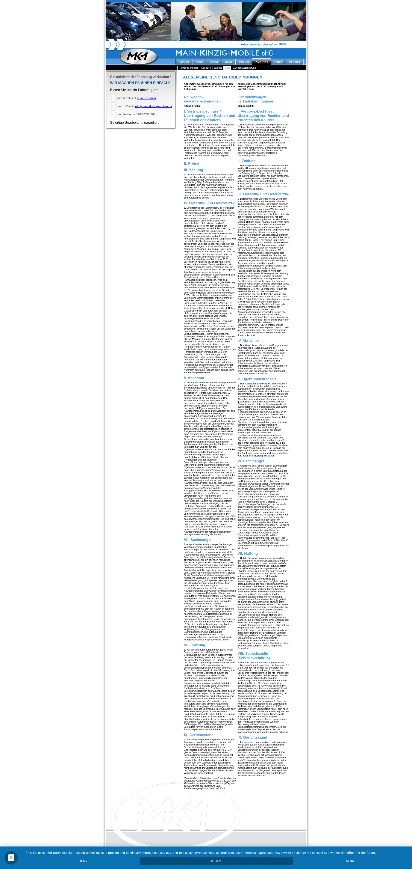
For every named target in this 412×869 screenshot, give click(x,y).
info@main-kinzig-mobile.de (153, 106)
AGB (227, 67)
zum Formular (146, 98)
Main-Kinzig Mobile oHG (148, 63)
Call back (206, 67)
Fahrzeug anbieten (188, 67)
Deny (83, 861)
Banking (218, 67)
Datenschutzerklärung (244, 67)
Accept (216, 861)
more (350, 861)
